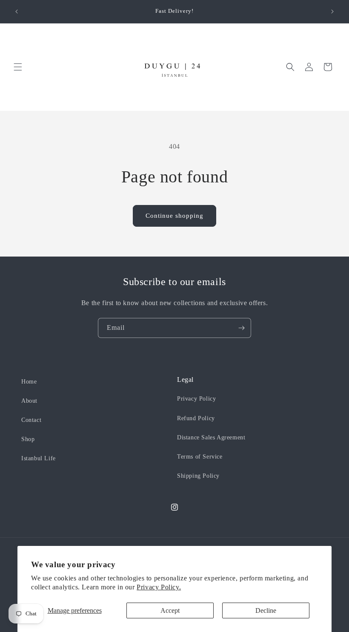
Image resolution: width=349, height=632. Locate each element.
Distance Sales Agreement (211, 437)
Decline (265, 610)
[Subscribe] (241, 328)
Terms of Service (200, 456)
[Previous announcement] (16, 11)
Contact (31, 420)
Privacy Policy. (159, 587)
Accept (170, 610)
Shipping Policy (198, 476)
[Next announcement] (332, 11)
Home (29, 381)
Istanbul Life (38, 458)
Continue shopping (174, 215)
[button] (18, 67)
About (29, 401)
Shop (27, 439)
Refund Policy (196, 418)
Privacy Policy (196, 398)
